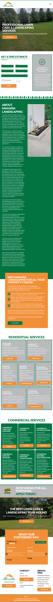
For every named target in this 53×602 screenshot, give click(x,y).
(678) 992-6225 (24, 576)
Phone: (3, 69)
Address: (17, 69)
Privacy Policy (33, 599)
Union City (44, 581)
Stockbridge (40, 584)
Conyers (46, 584)
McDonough (40, 575)
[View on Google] (9, 560)
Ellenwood (47, 575)
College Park (40, 586)
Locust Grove (46, 577)
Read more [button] (9, 557)
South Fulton (40, 579)
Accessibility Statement (22, 599)
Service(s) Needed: (5, 73)
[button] (7, 554)
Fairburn (46, 579)
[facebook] (28, 597)
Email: (16, 64)
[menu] (50, 4)
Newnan (39, 581)
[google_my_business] (25, 597)
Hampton (39, 577)
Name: (2, 64)
